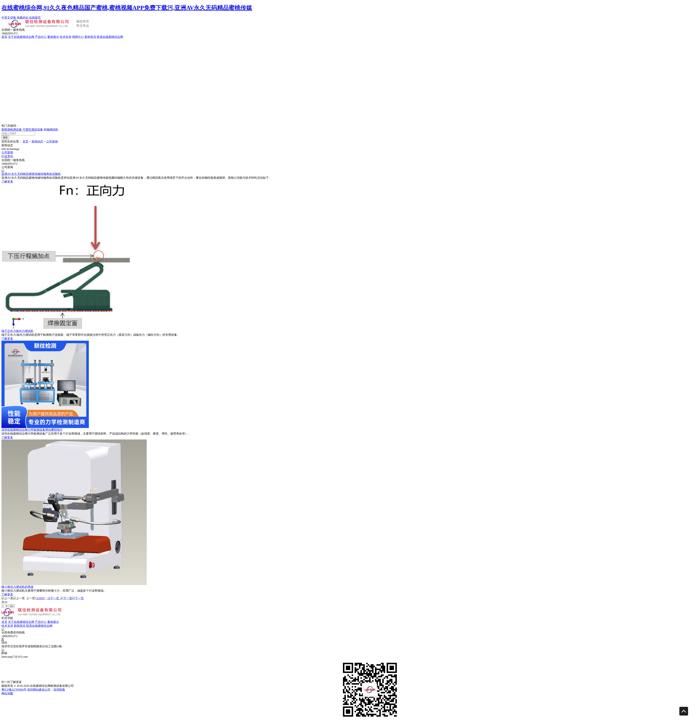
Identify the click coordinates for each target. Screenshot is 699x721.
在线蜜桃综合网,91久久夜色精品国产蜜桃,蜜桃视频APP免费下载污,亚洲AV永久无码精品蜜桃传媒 (126, 7)
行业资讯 (7, 156)
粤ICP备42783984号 (13, 689)
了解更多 (7, 181)
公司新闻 (52, 141)
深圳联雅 (59, 689)
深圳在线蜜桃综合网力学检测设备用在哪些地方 (32, 429)
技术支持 (65, 36)
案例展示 (53, 36)
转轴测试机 (51, 129)
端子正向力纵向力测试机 (17, 330)
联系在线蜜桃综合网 (110, 36)
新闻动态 (37, 141)
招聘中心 (78, 36)
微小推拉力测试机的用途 (17, 586)
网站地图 (7, 693)
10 (48, 598)
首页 (4, 36)
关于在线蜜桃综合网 (21, 36)
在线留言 (35, 17)
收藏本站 (22, 17)
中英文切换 (8, 17)
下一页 (55, 598)
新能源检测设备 (11, 129)
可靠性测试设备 (33, 129)
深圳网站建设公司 (38, 689)
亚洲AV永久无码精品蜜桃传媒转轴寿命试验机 (31, 173)
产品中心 (41, 36)
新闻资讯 (90, 36)
